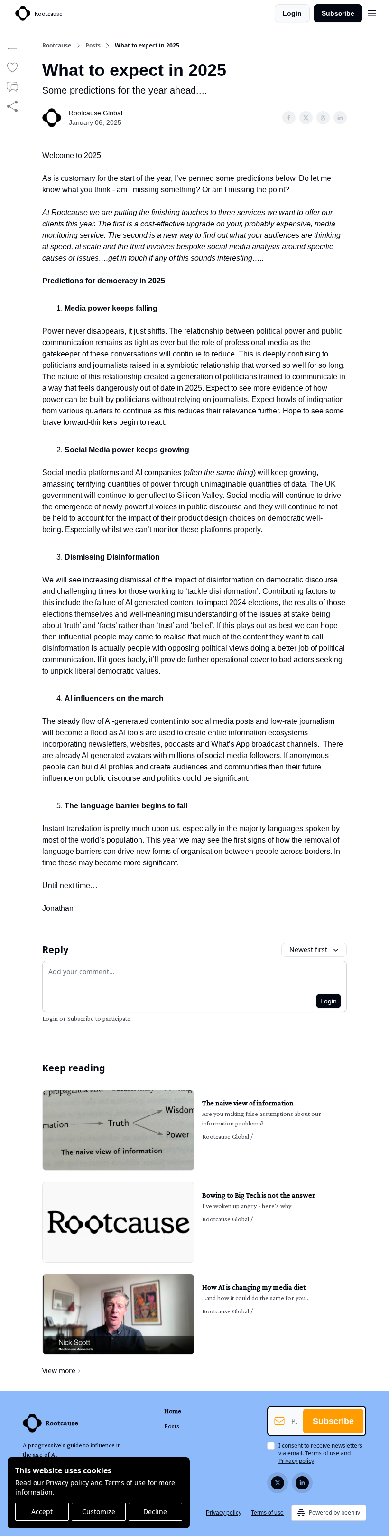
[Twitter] (277, 1482)
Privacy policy (67, 1482)
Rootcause (56, 45)
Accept (42, 1511)
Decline (155, 1511)
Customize (98, 1511)
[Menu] (372, 12)
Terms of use (125, 1482)
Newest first (308, 949)
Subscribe (338, 13)
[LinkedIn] (302, 1482)
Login (292, 13)
